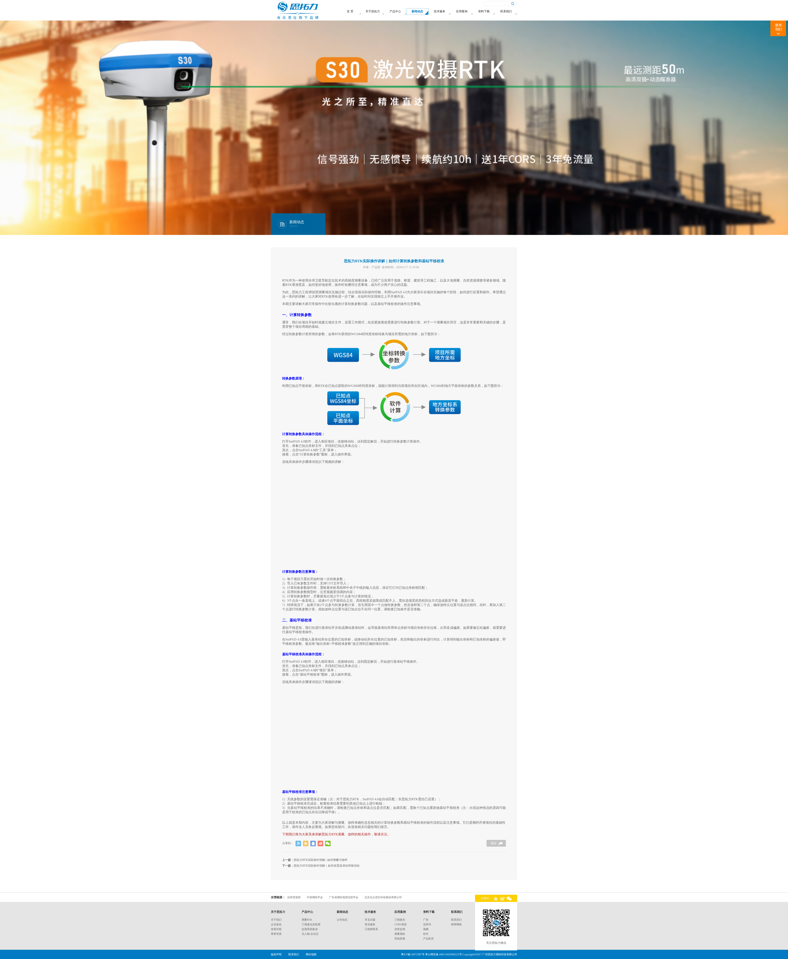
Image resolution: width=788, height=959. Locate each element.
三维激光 (399, 919)
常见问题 (370, 919)
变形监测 (399, 929)
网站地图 (311, 954)
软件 (425, 933)
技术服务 (370, 911)
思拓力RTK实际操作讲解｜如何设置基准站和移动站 (327, 865)
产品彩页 (428, 938)
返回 (493, 843)
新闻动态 (342, 911)
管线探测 (399, 938)
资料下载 (429, 911)
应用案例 (400, 911)
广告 (425, 919)
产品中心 (307, 911)
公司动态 (342, 919)
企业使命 (276, 924)
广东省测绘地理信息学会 (343, 897)
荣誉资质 (276, 933)
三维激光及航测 (311, 924)
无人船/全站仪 (310, 933)
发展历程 (276, 929)
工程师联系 (371, 929)
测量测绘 (399, 933)
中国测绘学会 (315, 897)
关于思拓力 (278, 911)
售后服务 (370, 924)
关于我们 (276, 919)
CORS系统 (400, 924)
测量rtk (307, 919)
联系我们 (457, 911)
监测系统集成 (310, 929)
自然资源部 (294, 897)
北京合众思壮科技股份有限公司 (383, 897)
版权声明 (276, 954)
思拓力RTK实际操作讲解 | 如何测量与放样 (320, 859)
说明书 (427, 924)
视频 (425, 929)
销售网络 (456, 924)
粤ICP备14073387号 (413, 954)
